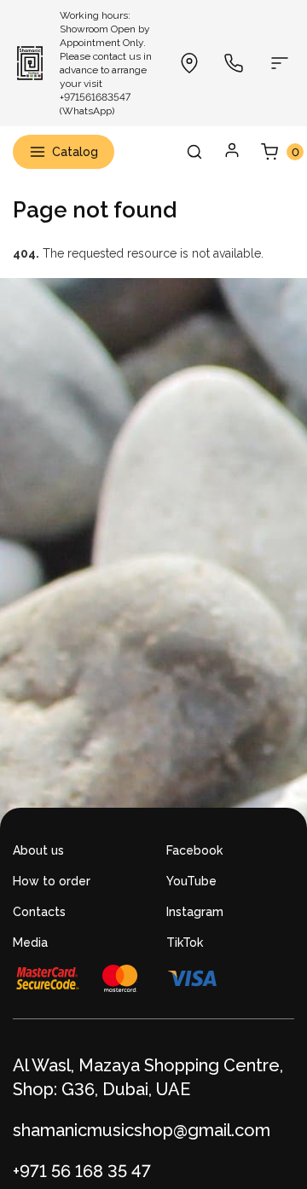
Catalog (75, 152)
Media (30, 942)
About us (38, 850)
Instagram (194, 912)
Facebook (194, 850)
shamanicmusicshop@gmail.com (141, 1130)
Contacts (39, 912)
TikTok (184, 942)
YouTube (191, 881)
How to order (51, 881)
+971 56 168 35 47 (82, 1171)
